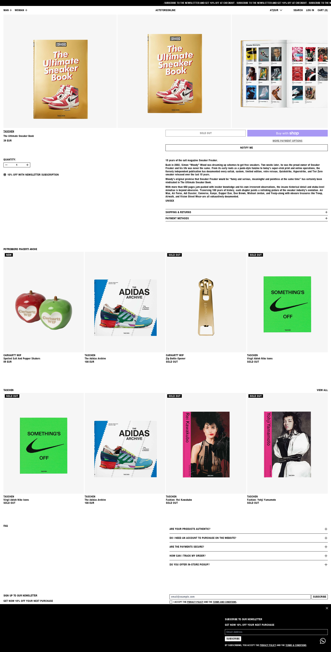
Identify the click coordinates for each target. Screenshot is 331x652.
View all (322, 390)
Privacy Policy (268, 645)
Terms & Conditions (295, 645)
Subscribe (319, 596)
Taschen (8, 131)
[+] (27, 165)
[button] (60, 71)
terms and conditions (224, 601)
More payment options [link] (287, 140)
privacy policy (195, 601)
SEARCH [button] (298, 10)
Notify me (246, 147)
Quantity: (9, 159)
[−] (6, 165)
